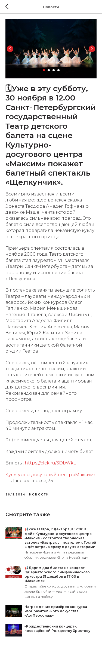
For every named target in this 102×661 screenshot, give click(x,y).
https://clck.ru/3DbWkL (50, 463)
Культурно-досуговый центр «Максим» (50, 474)
